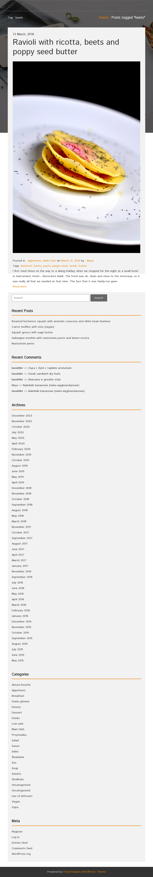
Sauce (16, 746)
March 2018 (19, 521)
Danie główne (20, 702)
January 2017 (20, 566)
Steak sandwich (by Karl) (44, 374)
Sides (15, 752)
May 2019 (18, 477)
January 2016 (20, 616)
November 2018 (21, 494)
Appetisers (35, 261)
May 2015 (18, 661)
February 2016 (21, 610)
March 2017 (19, 560)
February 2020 (21, 449)
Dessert (17, 713)
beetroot (26, 266)
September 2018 (22, 505)
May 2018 (18, 516)
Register (17, 832)
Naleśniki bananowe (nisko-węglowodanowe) (51, 385)
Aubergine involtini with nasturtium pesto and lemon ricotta (50, 338)
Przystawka (19, 735)
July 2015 (17, 649)
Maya (90, 261)
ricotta (82, 266)
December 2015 (21, 622)
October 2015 (20, 633)
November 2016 (21, 572)
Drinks (16, 718)
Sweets (16, 774)
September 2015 (22, 638)
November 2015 (21, 627)
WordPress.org (21, 854)
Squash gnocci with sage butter (32, 332)
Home (103, 17)
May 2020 (18, 438)
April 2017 (18, 555)
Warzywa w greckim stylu (44, 380)
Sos (14, 763)
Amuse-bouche (21, 685)
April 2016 (18, 599)
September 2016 (22, 577)
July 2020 (18, 432)
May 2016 (18, 594)
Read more (20, 287)
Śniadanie (18, 757)
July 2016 (17, 583)
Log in (16, 837)
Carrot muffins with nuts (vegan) (33, 327)
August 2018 (20, 510)
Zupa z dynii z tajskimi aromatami (50, 368)
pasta (47, 266)
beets (37, 266)
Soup (15, 768)
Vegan (16, 802)
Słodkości (18, 779)
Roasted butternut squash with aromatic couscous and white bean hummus (61, 321)
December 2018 (21, 488)
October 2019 (20, 460)
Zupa (15, 807)
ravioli (72, 266)
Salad (15, 740)
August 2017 (20, 544)
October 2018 (20, 499)
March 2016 (19, 605)
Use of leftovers (22, 796)
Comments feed (22, 848)
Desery (16, 707)
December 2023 (22, 416)
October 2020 (21, 427)
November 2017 (21, 527)
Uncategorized (21, 785)
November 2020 (22, 421)
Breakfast (18, 696)
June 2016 (18, 588)
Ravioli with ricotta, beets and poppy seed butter (66, 47)
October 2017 (20, 533)
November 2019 (21, 455)
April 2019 (18, 483)
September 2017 (22, 538)
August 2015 (20, 644)
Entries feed (19, 843)
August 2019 (20, 466)
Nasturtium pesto (23, 344)
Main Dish (49, 261)
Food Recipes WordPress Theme (85, 872)
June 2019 (18, 471)
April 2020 (18, 444)
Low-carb (17, 724)
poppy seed (59, 266)
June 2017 (18, 549)
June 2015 (18, 655)
